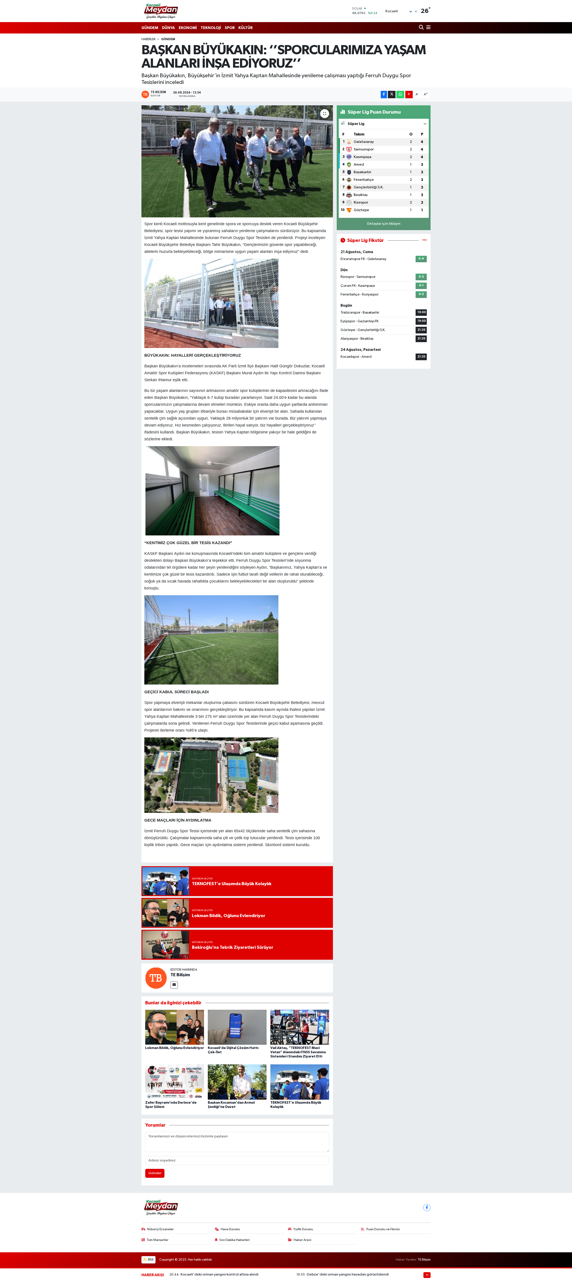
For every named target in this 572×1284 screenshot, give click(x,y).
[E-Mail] (174, 985)
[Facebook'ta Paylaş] (384, 94)
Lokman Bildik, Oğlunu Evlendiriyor (174, 1048)
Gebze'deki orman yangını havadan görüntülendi (348, 1274)
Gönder (155, 1173)
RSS (150, 1259)
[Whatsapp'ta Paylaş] (400, 94)
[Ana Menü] (428, 28)
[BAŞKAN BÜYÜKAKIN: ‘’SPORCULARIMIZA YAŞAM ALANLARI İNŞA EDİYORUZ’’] (237, 161)
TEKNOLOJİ (211, 28)
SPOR (230, 28)
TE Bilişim (180, 975)
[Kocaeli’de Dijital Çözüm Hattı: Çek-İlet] (237, 1027)
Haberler (148, 39)
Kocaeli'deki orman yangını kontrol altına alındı (220, 1274)
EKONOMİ (188, 28)
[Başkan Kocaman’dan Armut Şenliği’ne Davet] (237, 1082)
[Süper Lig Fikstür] (425, 240)
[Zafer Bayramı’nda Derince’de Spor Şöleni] (174, 1082)
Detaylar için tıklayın (383, 224)
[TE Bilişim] (156, 978)
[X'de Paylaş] (391, 94)
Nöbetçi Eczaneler (160, 1229)
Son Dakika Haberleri (234, 1240)
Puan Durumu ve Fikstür (383, 1229)
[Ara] (422, 28)
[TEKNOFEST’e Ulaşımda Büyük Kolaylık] (299, 1082)
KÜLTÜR (245, 28)
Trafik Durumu (303, 1229)
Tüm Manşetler (157, 1240)
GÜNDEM (149, 28)
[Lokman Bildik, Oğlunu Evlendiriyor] (174, 1027)
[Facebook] (427, 1207)
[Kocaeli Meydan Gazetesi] (161, 11)
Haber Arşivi (302, 1240)
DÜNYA (168, 28)
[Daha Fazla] (409, 94)
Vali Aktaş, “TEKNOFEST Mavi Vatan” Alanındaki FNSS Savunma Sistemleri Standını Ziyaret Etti (298, 1052)
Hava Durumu (230, 1229)
